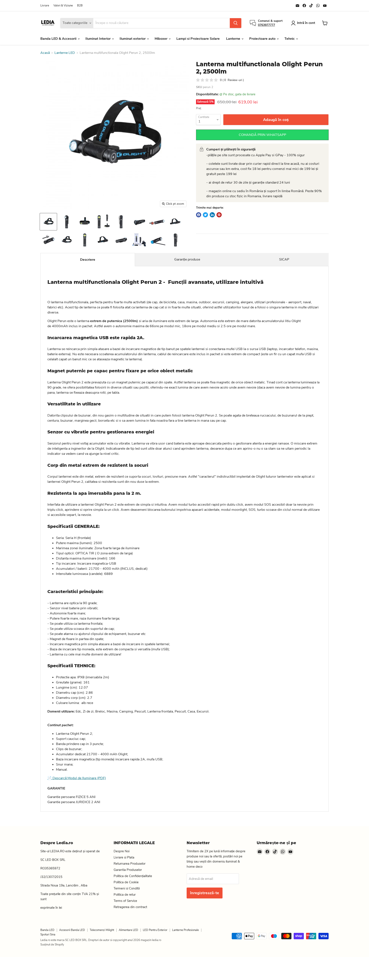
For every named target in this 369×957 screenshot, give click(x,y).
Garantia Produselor (128, 870)
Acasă (45, 53)
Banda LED (47, 930)
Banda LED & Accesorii (58, 38)
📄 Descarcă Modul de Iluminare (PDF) (76, 778)
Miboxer (161, 38)
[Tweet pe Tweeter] (205, 214)
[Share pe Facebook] (198, 214)
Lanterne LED (64, 53)
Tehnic (290, 38)
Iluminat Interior (98, 38)
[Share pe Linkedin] (212, 214)
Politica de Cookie (126, 882)
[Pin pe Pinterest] (219, 214)
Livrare (44, 5)
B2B (80, 5)
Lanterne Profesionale (185, 930)
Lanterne (233, 38)
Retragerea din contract (130, 907)
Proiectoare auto (262, 38)
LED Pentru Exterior (155, 930)
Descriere (87, 259)
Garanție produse (187, 259)
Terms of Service (125, 901)
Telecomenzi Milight (102, 930)
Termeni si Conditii (127, 888)
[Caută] (235, 23)
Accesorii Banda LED (72, 930)
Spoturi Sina (47, 934)
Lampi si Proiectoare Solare (198, 38)
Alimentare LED (128, 930)
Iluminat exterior (133, 38)
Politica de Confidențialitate (133, 876)
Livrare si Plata (124, 857)
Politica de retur (125, 894)
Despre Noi (121, 851)
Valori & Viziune (63, 5)
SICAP (284, 259)
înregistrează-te (204, 892)
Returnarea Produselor (129, 863)
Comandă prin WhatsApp (262, 135)
